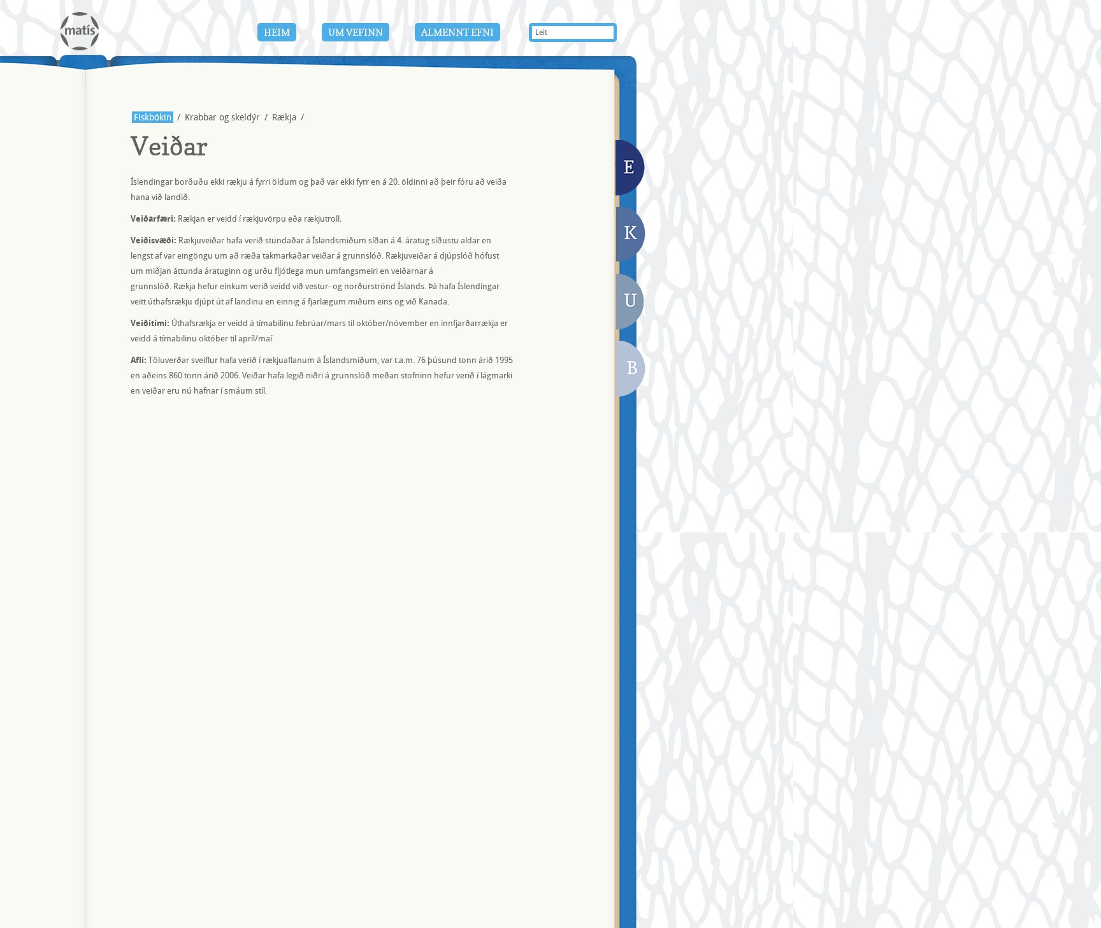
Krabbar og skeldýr (222, 117)
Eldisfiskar (631, 168)
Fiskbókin (152, 117)
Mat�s (80, 31)
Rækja (284, 117)
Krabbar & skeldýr (631, 235)
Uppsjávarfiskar (630, 304)
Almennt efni (457, 32)
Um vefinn (355, 32)
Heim (277, 32)
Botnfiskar (631, 370)
